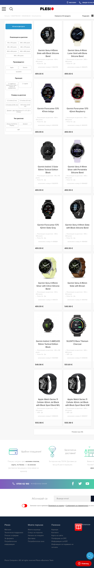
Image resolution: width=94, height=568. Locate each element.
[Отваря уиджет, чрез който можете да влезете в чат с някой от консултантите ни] (83, 564)
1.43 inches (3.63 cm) (25, 105)
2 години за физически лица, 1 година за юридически (12, 86)
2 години (25, 83)
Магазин (8, 530)
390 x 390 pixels (25, 43)
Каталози (86, 524)
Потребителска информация (11, 542)
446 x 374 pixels (25, 47)
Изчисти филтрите (18, 26)
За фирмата (9, 538)
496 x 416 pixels (19, 55)
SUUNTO (18, 72)
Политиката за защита (56, 506)
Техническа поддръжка (14, 533)
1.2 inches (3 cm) (12, 100)
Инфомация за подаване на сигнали (62, 545)
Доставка (31, 538)
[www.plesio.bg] (47, 8)
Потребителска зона (36, 541)
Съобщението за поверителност (77, 506)
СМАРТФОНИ (15, 16)
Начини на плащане (36, 535)
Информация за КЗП (59, 541)
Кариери (54, 530)
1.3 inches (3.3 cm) (25, 100)
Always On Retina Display (12, 124)
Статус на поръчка (35, 533)
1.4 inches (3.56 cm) (12, 105)
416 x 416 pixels (12, 47)
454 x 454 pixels (12, 51)
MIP (19, 130)
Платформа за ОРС (58, 538)
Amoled (25, 124)
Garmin (25, 67)
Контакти (55, 533)
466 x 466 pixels (25, 51)
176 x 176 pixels (12, 43)
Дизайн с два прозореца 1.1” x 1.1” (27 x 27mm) (18, 111)
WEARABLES (26, 16)
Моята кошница (34, 530)
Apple (12, 67)
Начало (7, 16)
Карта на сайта (57, 535)
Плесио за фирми (11, 535)
